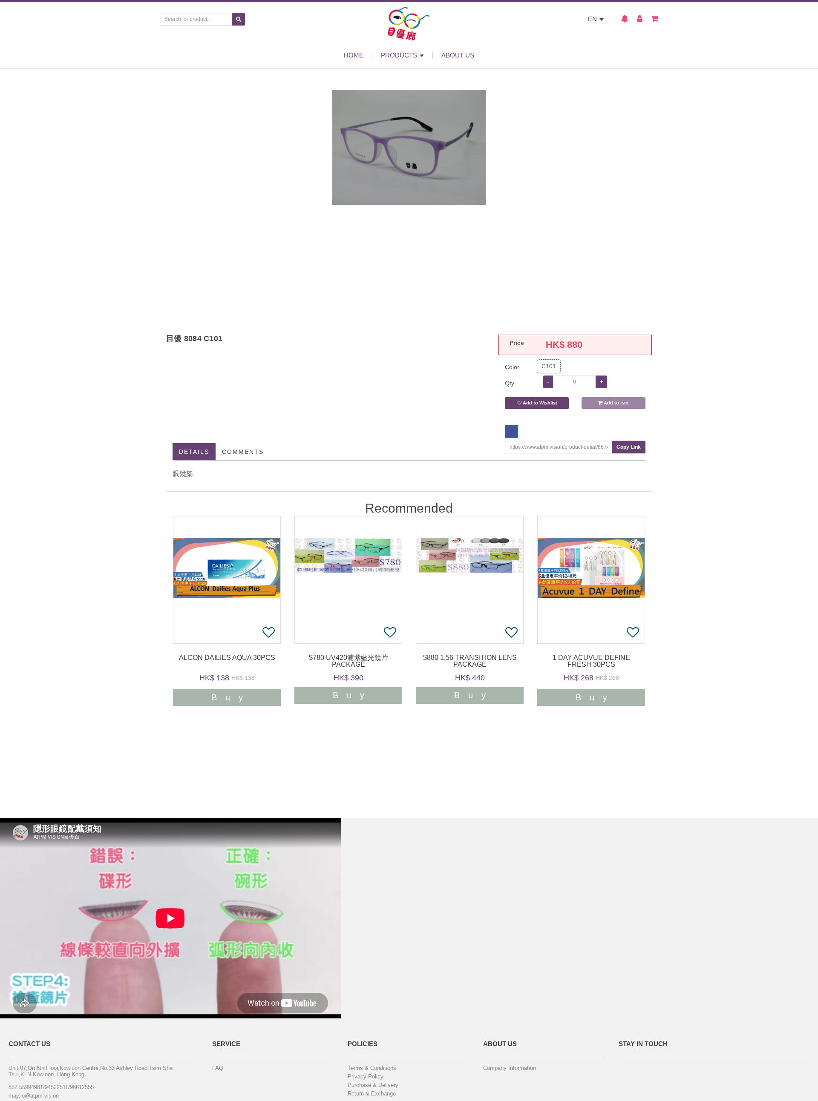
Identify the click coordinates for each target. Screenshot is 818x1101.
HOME (353, 55)
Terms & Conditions (372, 1068)
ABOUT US (457, 55)
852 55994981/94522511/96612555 (51, 1087)
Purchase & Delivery (373, 1085)
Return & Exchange (372, 1093)
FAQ (217, 1068)
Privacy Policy (365, 1076)
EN (593, 19)
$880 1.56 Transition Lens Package (470, 661)
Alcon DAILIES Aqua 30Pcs (227, 657)
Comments (243, 451)
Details (194, 451)
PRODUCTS (400, 55)
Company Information (509, 1068)
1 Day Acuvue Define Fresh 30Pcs (591, 661)
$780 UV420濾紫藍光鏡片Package (348, 661)
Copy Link (628, 447)
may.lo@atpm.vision (34, 1095)
